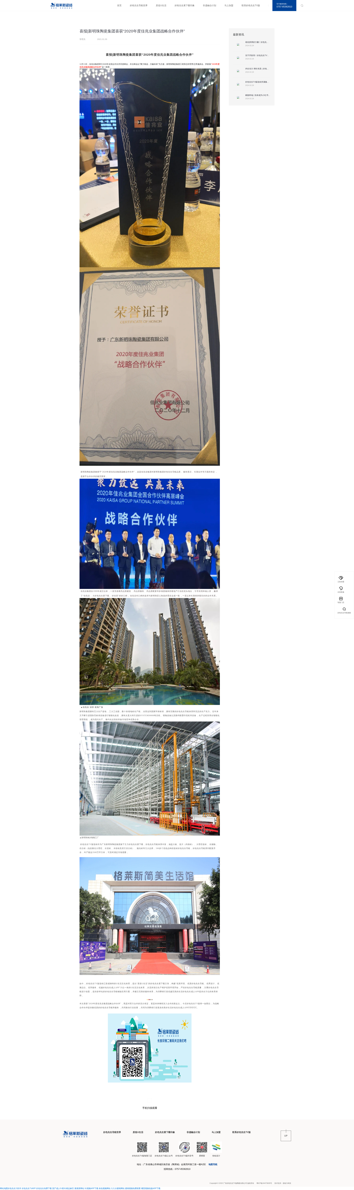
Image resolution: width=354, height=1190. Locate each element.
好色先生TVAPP (29, 1188)
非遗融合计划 (209, 5)
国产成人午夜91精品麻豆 (63, 1188)
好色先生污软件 (14, 1188)
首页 (119, 5)
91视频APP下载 (91, 1188)
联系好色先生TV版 (251, 5)
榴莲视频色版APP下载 (150, 1188)
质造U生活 (161, 5)
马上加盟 (228, 5)
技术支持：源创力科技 (282, 1183)
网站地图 (4, 1188)
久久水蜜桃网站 (118, 1188)
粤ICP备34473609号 (264, 1183)
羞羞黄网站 (79, 1188)
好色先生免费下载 (44, 1188)
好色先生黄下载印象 (185, 5)
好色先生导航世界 (139, 5)
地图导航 (213, 1164)
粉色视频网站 (104, 1188)
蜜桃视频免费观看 (133, 1188)
